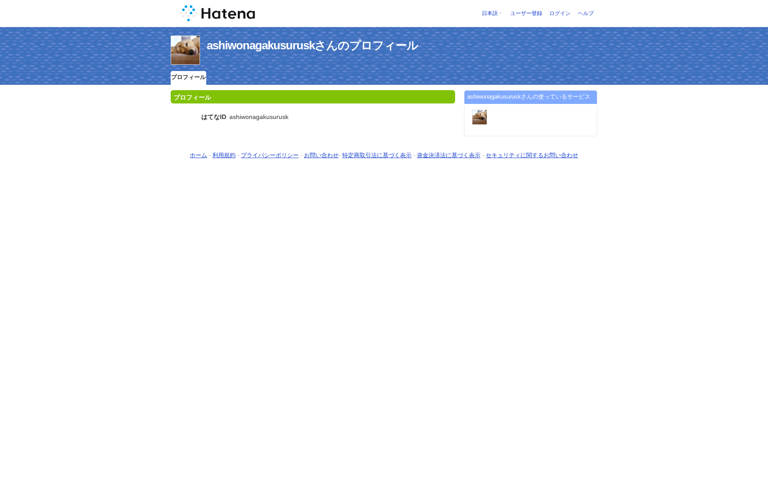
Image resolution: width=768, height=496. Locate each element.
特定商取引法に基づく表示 (377, 155)
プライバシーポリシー (270, 155)
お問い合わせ (321, 155)
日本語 (490, 13)
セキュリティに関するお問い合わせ (532, 155)
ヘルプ (586, 13)
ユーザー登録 (526, 13)
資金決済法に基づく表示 (448, 155)
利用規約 (224, 155)
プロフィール (188, 77)
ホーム (198, 155)
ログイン (560, 13)
